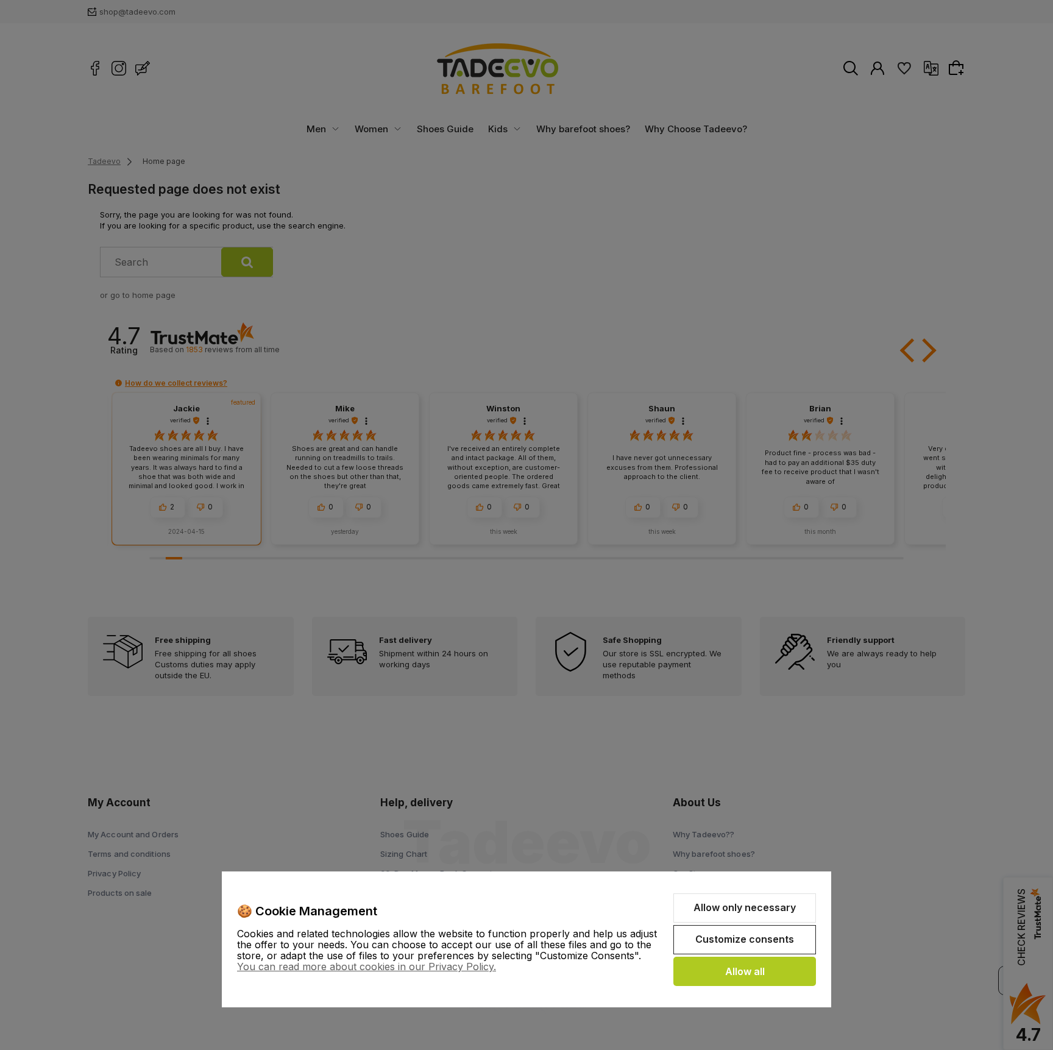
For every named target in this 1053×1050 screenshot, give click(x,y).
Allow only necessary (744, 907)
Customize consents (744, 939)
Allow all (745, 971)
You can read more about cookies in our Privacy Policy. (366, 966)
